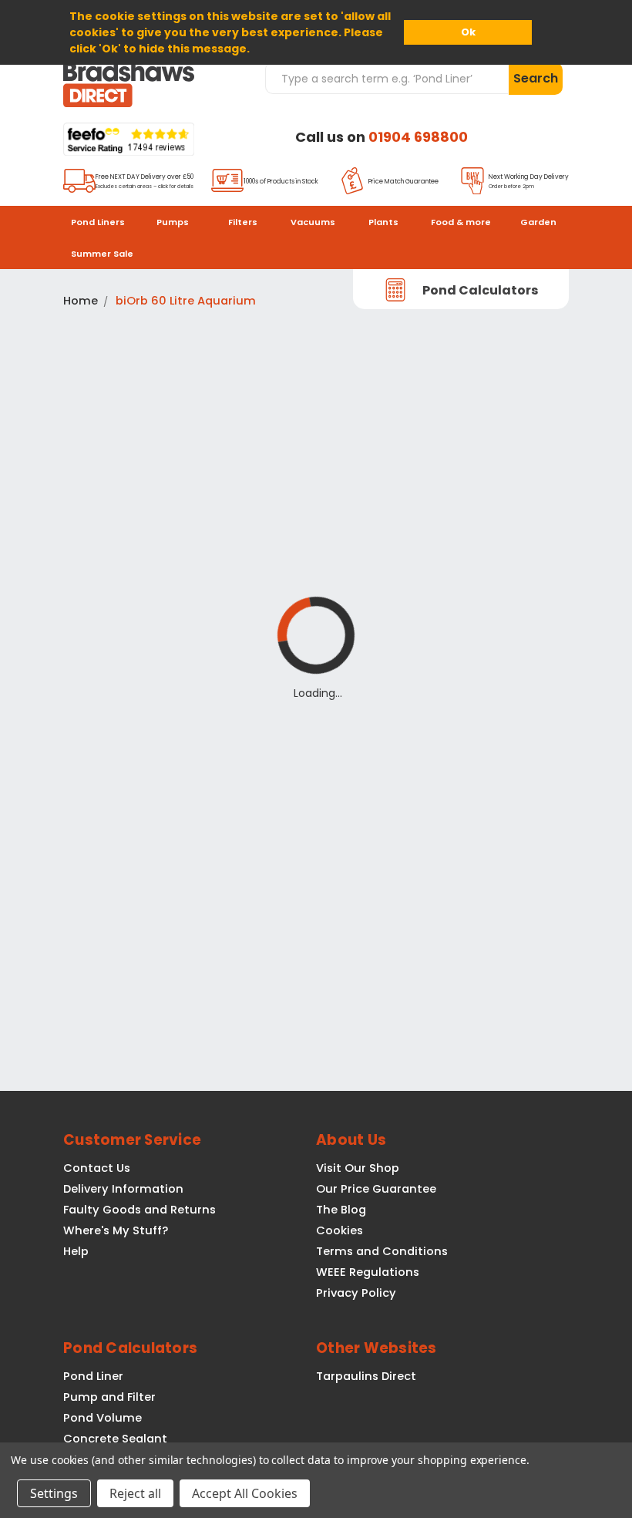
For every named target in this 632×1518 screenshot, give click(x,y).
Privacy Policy (356, 1293)
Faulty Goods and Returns (139, 1209)
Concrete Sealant (115, 1438)
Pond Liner (93, 1376)
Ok (468, 32)
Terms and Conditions (382, 1251)
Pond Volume (102, 1417)
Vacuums (313, 222)
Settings (54, 1493)
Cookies (339, 1230)
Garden (538, 222)
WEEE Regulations (367, 1272)
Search (535, 78)
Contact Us (96, 1168)
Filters (242, 222)
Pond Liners (98, 222)
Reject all (135, 1493)
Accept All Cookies (245, 1493)
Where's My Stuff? (115, 1230)
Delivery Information (123, 1189)
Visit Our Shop (357, 1168)
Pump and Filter (109, 1397)
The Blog (341, 1209)
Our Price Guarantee (376, 1189)
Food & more (461, 222)
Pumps (172, 222)
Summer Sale (102, 253)
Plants (383, 222)
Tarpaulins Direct (366, 1376)
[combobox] (386, 78)
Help (76, 1251)
